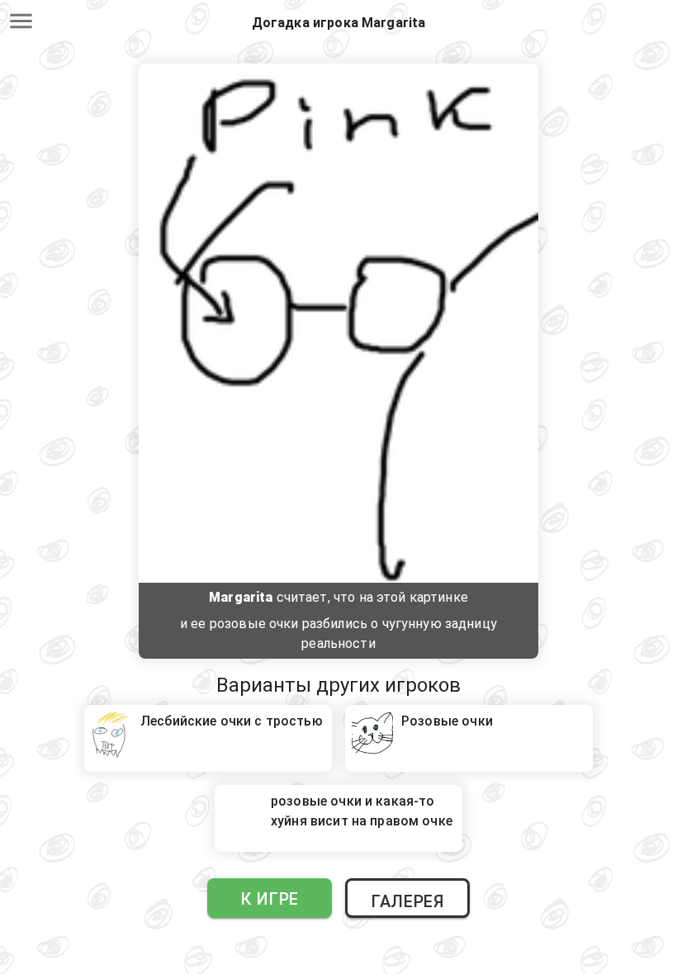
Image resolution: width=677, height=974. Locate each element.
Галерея (407, 901)
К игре (269, 899)
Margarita (240, 597)
